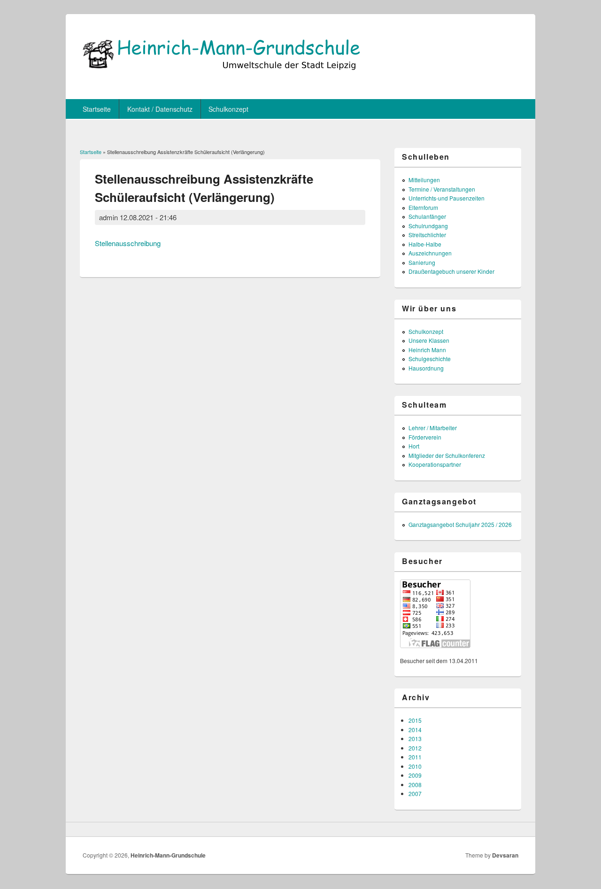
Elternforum (423, 207)
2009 (415, 775)
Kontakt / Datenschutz (160, 109)
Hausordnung (426, 368)
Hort (413, 446)
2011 (415, 757)
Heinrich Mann (427, 350)
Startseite (97, 109)
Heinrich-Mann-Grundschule (168, 855)
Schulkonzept (228, 109)
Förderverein (424, 437)
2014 (415, 730)
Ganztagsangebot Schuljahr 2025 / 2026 (460, 524)
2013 (415, 738)
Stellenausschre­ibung (128, 243)
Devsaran (505, 855)
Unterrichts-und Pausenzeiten (446, 198)
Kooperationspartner (434, 464)
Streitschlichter (427, 235)
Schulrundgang (428, 226)
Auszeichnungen (430, 253)
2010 (415, 766)
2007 (415, 793)
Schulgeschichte (429, 359)
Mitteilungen (424, 180)
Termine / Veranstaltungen (441, 189)
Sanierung (421, 262)
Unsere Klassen (428, 340)
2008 (415, 785)
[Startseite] (221, 76)
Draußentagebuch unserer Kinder (451, 271)
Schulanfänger (427, 216)
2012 (415, 748)
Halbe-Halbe (424, 244)
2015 (415, 720)
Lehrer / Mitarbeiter (432, 428)
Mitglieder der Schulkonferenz (446, 455)
